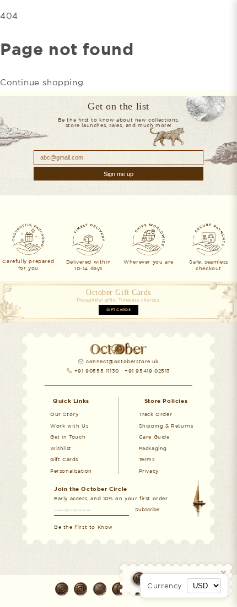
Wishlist (61, 448)
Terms (147, 459)
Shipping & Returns (166, 426)
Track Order (156, 414)
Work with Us (69, 426)
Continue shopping (41, 82)
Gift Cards (64, 459)
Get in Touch (67, 437)
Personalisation (71, 471)
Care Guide (154, 437)
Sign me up (118, 174)
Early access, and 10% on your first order (111, 498)
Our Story (64, 414)
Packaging (153, 448)
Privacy (149, 471)
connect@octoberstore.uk (122, 361)
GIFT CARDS (118, 309)
